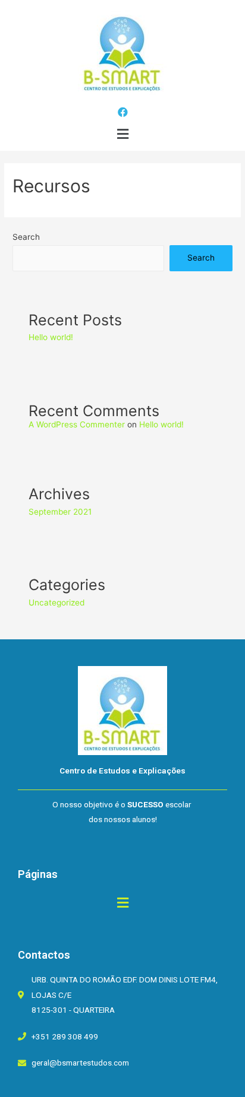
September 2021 (60, 511)
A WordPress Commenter (77, 424)
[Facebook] (123, 112)
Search (26, 237)
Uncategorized (56, 602)
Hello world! (51, 337)
